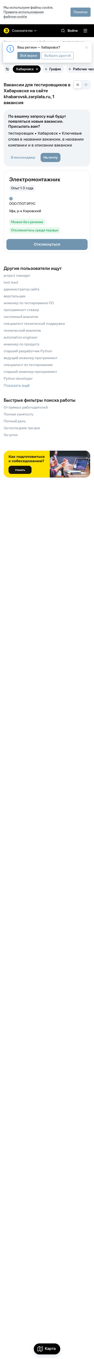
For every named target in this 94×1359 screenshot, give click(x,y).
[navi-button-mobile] (85, 31)
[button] (47, 244)
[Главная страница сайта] (6, 30)
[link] (63, 31)
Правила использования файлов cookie (23, 14)
